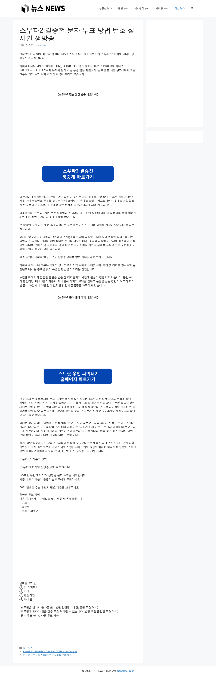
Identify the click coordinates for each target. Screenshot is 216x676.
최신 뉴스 (180, 8)
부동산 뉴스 (105, 8)
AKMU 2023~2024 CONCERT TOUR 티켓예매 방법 (50, 651)
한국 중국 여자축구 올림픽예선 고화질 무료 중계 (47, 654)
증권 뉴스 (123, 8)
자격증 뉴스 (162, 8)
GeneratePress (125, 670)
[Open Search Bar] (192, 8)
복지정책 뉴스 (142, 8)
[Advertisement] (77, 131)
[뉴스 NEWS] (43, 8)
